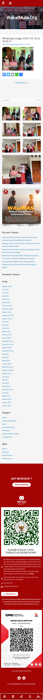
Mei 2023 (5, 380)
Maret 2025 (6, 331)
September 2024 (8, 351)
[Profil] (13, 696)
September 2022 (7, 389)
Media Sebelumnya (21, 83)
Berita (4, 424)
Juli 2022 (5, 393)
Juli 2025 (5, 322)
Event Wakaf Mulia (8, 427)
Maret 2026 (6, 302)
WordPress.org (7, 458)
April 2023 (5, 383)
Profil (13, 697)
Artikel (4, 417)
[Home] (5, 696)
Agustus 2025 (6, 319)
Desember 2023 (7, 367)
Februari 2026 (7, 306)
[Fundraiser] (38, 696)
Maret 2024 (6, 360)
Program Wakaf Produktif (10, 434)
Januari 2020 (6, 406)
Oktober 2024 (6, 348)
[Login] (30, 696)
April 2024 (5, 357)
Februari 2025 (6, 335)
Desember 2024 (7, 341)
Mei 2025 (5, 325)
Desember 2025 (7, 309)
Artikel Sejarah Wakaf (9, 421)
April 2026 (5, 299)
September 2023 (8, 370)
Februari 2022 (6, 399)
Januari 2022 (6, 402)
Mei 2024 (5, 354)
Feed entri (5, 452)
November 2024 (7, 344)
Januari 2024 (6, 364)
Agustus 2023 (7, 373)
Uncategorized (7, 437)
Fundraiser (38, 697)
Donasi (21, 697)
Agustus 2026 (7, 286)
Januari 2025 (6, 338)
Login (30, 697)
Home (4, 697)
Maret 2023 (6, 386)
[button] (10, 3)
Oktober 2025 (6, 312)
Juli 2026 (5, 289)
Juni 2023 (5, 377)
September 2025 (7, 315)
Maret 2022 (6, 396)
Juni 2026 (5, 293)
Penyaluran (6, 430)
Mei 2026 (5, 296)
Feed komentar (7, 455)
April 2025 (5, 328)
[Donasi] (21, 696)
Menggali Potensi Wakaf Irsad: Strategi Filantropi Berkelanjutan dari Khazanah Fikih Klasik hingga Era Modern (19, 264)
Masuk (4, 449)
